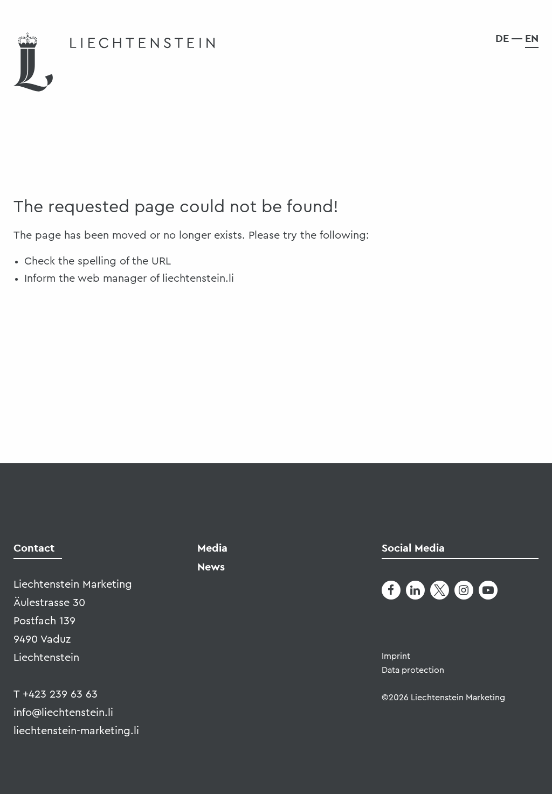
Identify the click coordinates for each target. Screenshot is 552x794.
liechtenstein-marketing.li (76, 731)
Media (212, 548)
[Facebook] (391, 590)
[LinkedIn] (415, 590)
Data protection (413, 670)
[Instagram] (463, 590)
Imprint (396, 656)
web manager (112, 278)
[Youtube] (488, 590)
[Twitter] (439, 590)
